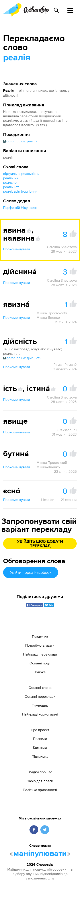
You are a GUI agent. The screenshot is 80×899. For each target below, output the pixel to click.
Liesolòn (47, 500)
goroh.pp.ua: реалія (21, 141)
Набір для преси (40, 781)
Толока (39, 672)
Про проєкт (40, 730)
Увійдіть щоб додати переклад (40, 544)
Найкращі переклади (40, 654)
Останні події (40, 663)
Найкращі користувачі (40, 714)
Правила (40, 739)
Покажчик (40, 636)
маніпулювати (40, 854)
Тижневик (40, 705)
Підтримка (40, 756)
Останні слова (40, 688)
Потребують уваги (40, 645)
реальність (11, 187)
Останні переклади (40, 696)
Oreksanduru (67, 430)
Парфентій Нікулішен (20, 207)
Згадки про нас (40, 772)
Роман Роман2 (65, 365)
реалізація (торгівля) (20, 191)
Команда (40, 747)
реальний (11, 178)
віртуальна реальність (21, 173)
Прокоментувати (16, 249)
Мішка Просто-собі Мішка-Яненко (52, 315)
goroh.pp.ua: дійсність (23, 358)
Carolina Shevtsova (62, 247)
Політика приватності (40, 790)
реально (10, 182)
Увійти (30, 572)
